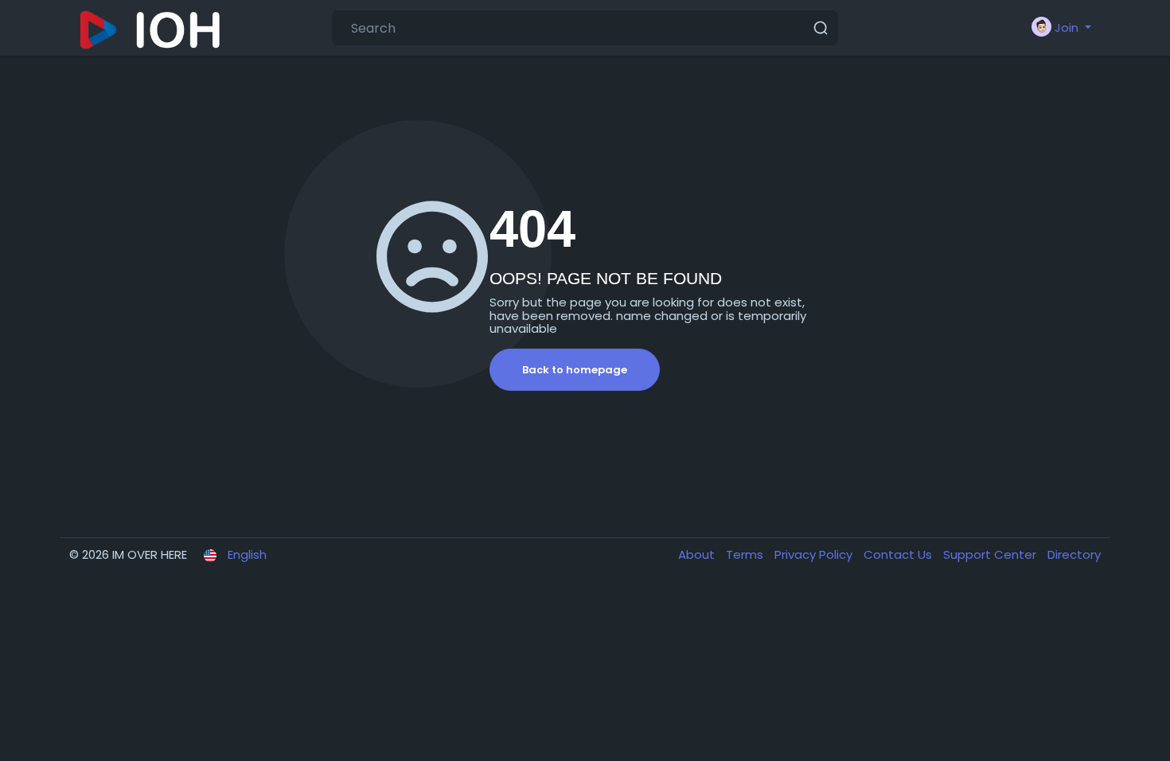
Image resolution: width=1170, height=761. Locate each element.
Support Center (991, 554)
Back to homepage (574, 369)
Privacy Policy (815, 554)
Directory (1074, 554)
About (698, 554)
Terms (746, 554)
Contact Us (899, 554)
